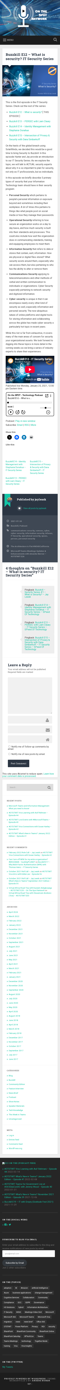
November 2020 (16, 985)
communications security (23, 530)
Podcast (23, 526)
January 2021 (15, 977)
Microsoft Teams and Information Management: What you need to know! (29, 807)
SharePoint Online (46, 1331)
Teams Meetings (11, 1341)
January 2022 (15, 925)
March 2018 (14, 1029)
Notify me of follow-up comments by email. (28, 747)
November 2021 (16, 933)
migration (8, 1322)
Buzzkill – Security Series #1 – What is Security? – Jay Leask (36, 593)
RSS (26, 425)
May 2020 (13, 1007)
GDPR (27, 1303)
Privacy (35, 1327)
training (7, 1346)
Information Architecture (37, 1307)
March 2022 (14, 916)
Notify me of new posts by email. (28, 754)
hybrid (20, 1307)
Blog (11, 1075)
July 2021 (13, 951)
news (18, 1322)
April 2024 (13, 912)
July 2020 (13, 998)
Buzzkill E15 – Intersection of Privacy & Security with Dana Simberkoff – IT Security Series (40, 467)
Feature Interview (16, 1088)
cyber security (17, 533)
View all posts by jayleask (34, 508)
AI (16, 1288)
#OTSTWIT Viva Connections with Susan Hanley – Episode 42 (31, 853)
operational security (31, 536)
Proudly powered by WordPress (25, 1378)
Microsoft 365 (10, 1317)
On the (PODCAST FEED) (22, 1163)
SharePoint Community (26, 1331)
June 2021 (13, 955)
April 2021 (13, 964)
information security (34, 533)
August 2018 (14, 1016)
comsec (39, 530)
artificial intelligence (40, 1288)
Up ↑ (30, 1384)
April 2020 (13, 1011)
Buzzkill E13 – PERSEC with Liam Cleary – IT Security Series (16, 481)
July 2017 (13, 1055)
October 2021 (15, 938)
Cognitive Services (11, 1298)
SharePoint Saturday (12, 1336)
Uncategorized (15, 1119)
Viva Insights (26, 1346)
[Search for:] (30, 787)
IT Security (16, 536)
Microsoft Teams (27, 1317)
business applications (22, 1293)
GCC (19, 1303)
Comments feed (16, 1144)
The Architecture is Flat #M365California (30, 546)
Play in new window (25, 421)
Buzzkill (14, 526)
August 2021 (14, 946)
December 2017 (16, 1037)
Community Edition (17, 1084)
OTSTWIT (7, 1327)
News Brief (13, 1093)
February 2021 (15, 972)
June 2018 (13, 1020)
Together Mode (41, 1341)
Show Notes (14, 1101)
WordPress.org (15, 1148)
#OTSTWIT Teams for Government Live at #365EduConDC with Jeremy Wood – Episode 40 (28, 1185)
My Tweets (7, 1367)
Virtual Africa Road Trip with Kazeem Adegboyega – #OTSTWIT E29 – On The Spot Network (30, 889)
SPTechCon (29, 1336)
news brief (28, 1322)
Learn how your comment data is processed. (28, 775)
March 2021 (14, 968)
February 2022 (15, 920)
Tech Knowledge (16, 1110)
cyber (46, 530)
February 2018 (15, 1033)
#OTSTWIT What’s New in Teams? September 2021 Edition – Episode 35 (30, 881)
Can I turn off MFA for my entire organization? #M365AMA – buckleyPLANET (28, 860)
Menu (10, 40)
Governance (39, 1303)
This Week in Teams (17, 1114)
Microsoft (50, 1312)
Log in (11, 1135)
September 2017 (16, 1050)
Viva (15, 1346)
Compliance (9, 1303)
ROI (43, 1327)
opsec (44, 536)
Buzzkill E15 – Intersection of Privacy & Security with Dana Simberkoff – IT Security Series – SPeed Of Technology (37, 643)
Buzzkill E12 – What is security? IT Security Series (30, 56)
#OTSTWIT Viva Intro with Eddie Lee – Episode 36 (30, 872)
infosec (48, 533)
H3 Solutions (9, 1307)
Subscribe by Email (15, 1263)
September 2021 (16, 942)
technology (26, 1341)
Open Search (54, 40)
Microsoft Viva (44, 1317)
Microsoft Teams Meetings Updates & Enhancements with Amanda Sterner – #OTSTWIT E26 (28, 554)
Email (20, 425)
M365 (18, 1312)
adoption (7, 1288)
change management (43, 1293)
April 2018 (13, 1024)
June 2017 (13, 1059)
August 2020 (14, 994)
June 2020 (13, 1003)
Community (43, 1298)
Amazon (24, 1288)
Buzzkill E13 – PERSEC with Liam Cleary (29, 121)
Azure (6, 1293)
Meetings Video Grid (33, 1312)
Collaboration (28, 1298)
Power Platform (21, 1327)
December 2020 (16, 981)
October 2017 (15, 1046)
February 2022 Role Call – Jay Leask (24, 852)
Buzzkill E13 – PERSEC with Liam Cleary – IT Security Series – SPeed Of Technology (38, 626)
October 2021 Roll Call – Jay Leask (24, 871)
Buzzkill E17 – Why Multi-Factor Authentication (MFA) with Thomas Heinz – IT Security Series (29, 864)
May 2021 (13, 959)
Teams (40, 1336)
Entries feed (14, 1139)
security (51, 1327)
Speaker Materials (16, 1106)
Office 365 (41, 1322)
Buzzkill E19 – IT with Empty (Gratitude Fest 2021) (28, 1202)
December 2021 (16, 929)
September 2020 (16, 990)
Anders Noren (41, 1380)
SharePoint (8, 1331)
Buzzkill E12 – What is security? (25, 112)
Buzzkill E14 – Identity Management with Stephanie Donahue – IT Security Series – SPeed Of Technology (38, 610)
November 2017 (16, 1042)
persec (14, 538)
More (33, 425)
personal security (26, 538)
